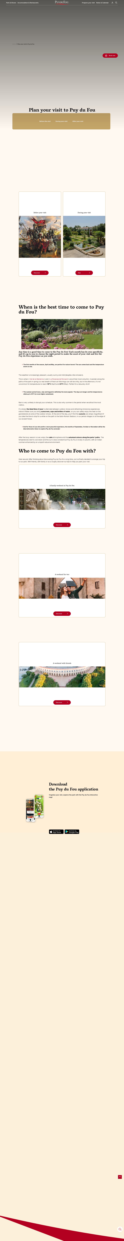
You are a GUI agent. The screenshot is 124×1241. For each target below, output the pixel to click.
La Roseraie (54, 379)
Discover (37, 273)
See (79, 273)
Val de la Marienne (37, 379)
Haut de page (120, 1177)
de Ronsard (63, 379)
